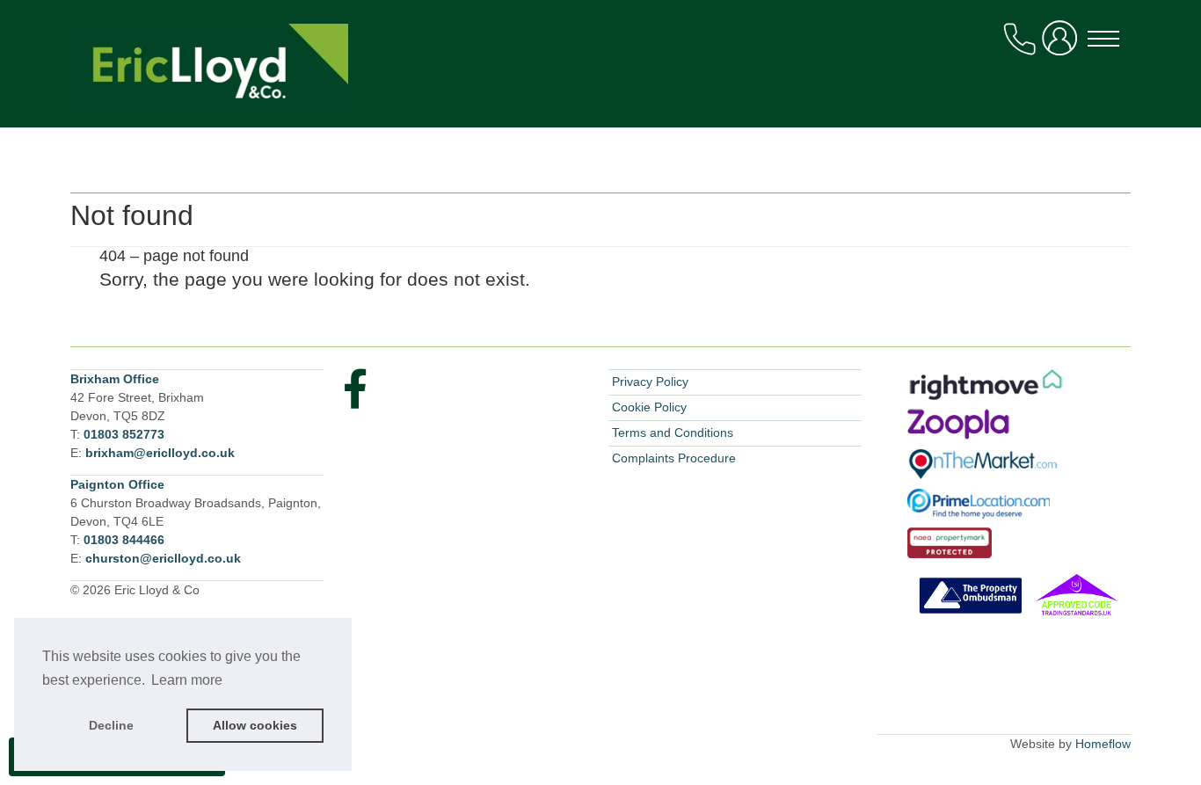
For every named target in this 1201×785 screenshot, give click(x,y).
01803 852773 (124, 434)
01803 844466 (124, 540)
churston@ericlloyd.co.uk (163, 558)
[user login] (1063, 45)
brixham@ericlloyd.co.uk (160, 453)
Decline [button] (111, 725)
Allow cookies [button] (255, 725)
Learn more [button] (186, 679)
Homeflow (1103, 744)
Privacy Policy (650, 381)
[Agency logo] (600, 85)
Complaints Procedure (674, 458)
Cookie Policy (649, 407)
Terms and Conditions (672, 432)
